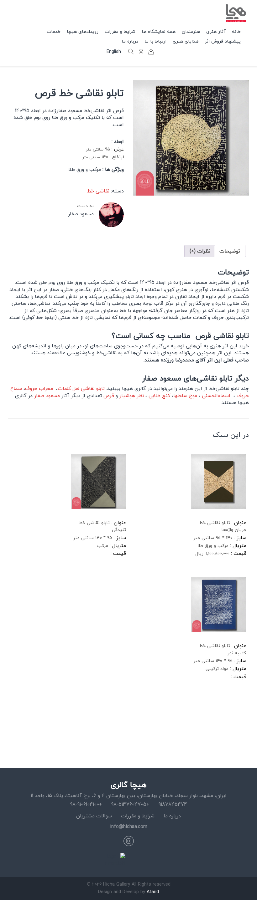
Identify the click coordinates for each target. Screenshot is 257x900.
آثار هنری (216, 31)
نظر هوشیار (131, 395)
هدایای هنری (185, 41)
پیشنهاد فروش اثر (223, 41)
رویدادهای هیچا (82, 31)
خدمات (53, 31)
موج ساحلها (185, 395)
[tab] (229, 251)
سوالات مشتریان (94, 815)
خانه (236, 31)
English (114, 51)
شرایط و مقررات (138, 815)
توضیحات (229, 251)
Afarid (153, 892)
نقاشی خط (98, 191)
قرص (108, 395)
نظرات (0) (200, 251)
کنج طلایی (159, 395)
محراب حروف (40, 388)
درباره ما (172, 815)
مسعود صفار (47, 395)
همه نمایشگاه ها (159, 31)
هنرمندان (191, 31)
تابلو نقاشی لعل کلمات (82, 388)
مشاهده (207, 574)
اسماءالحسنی (216, 395)
